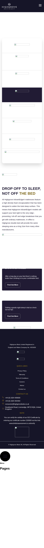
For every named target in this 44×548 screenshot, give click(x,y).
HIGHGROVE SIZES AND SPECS (14, 496)
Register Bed (7, 519)
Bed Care (5, 505)
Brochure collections (10, 477)
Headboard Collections (11, 482)
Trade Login (6, 542)
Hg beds (5, 528)
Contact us (22, 389)
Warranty (22, 374)
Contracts (6, 486)
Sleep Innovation (8, 491)
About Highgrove (8, 472)
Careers (22, 382)
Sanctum (5, 533)
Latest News (7, 500)
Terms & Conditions (22, 378)
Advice (22, 385)
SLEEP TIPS (7, 510)
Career (4, 514)
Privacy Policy (22, 371)
